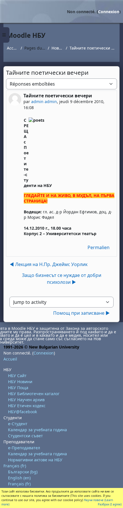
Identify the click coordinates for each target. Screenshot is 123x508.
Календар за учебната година (37, 429)
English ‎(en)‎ (19, 478)
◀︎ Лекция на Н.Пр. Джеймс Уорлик (49, 264)
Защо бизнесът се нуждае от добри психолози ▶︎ (61, 278)
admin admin (44, 101)
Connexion (108, 11)
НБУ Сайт (17, 375)
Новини (57, 48)
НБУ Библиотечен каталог (33, 393)
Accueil (12, 48)
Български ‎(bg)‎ (22, 471)
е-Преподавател (24, 447)
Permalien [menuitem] (99, 247)
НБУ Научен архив (26, 399)
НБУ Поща (18, 387)
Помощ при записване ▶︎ (81, 313)
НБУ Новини (20, 381)
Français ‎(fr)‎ (14, 465)
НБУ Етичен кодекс (26, 405)
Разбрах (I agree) (110, 504)
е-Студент (17, 423)
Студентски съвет (25, 435)
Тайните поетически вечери (93, 48)
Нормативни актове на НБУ (35, 459)
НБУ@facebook (22, 411)
